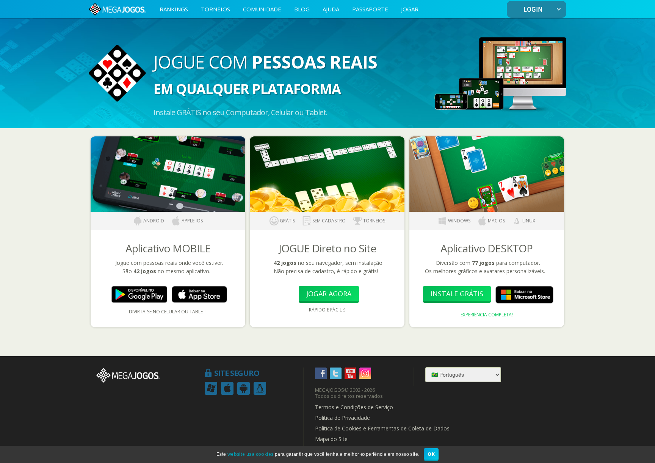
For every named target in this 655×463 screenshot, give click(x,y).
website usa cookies (250, 454)
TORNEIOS (215, 9)
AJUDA (331, 9)
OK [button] (431, 454)
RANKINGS (174, 9)
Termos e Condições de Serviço (354, 407)
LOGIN (532, 10)
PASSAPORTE (370, 9)
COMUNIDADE (262, 9)
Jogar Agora (328, 293)
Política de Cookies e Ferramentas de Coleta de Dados (382, 428)
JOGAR (409, 9)
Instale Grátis (457, 293)
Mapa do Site (331, 439)
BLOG (302, 9)
